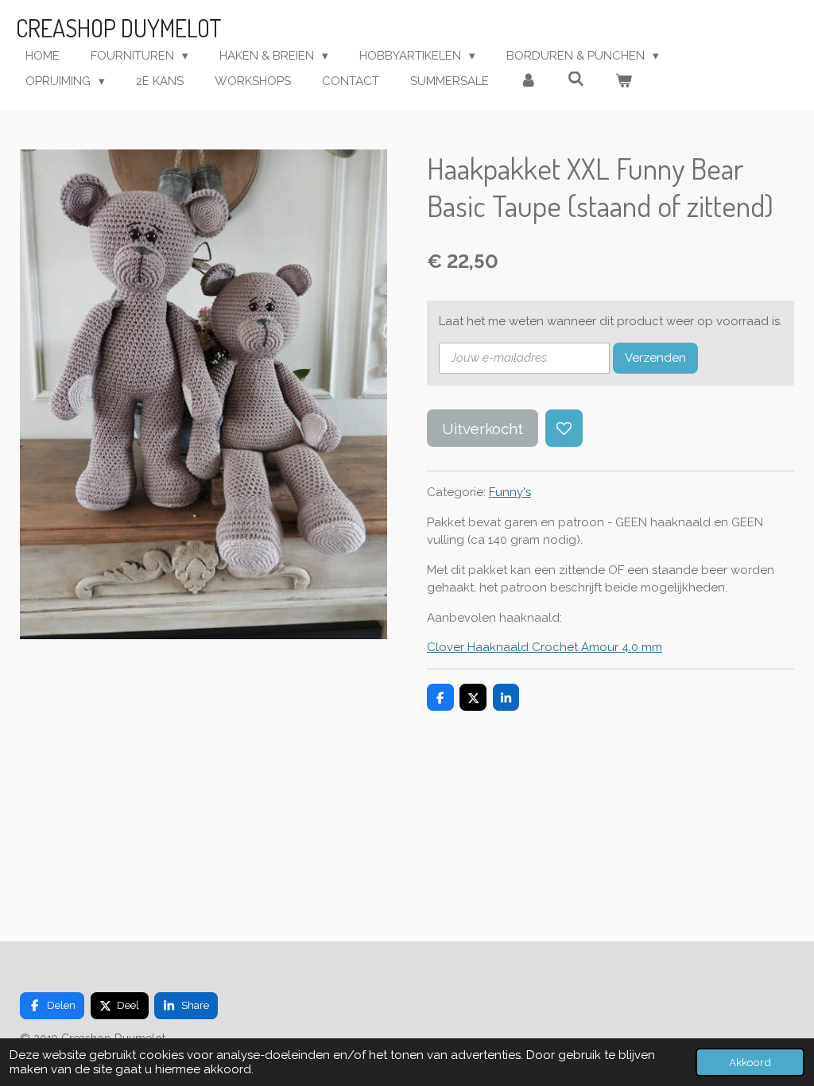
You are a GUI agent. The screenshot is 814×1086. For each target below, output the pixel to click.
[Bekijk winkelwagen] (624, 81)
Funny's (510, 492)
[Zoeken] (576, 79)
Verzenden (655, 358)
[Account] (528, 81)
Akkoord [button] (750, 1062)
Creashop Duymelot (119, 28)
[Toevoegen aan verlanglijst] (564, 428)
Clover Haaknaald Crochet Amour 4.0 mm (544, 647)
